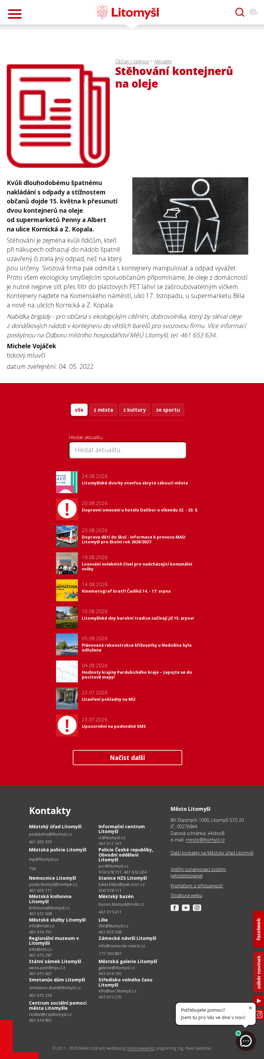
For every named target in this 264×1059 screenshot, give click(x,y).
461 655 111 (40, 890)
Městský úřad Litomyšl (55, 826)
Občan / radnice (132, 61)
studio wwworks (140, 1048)
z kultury (134, 410)
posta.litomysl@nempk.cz (53, 884)
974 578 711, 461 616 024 (122, 872)
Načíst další (127, 757)
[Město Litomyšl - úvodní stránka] (128, 12)
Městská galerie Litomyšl (128, 961)
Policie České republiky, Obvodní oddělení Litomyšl (126, 855)
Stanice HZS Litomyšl (123, 878)
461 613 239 (40, 995)
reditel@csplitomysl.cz (50, 1014)
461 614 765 (110, 973)
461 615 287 (40, 955)
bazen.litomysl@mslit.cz (121, 904)
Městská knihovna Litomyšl (50, 898)
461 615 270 (110, 997)
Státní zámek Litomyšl (55, 961)
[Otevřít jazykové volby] (253, 12)
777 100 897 (110, 953)
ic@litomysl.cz (112, 837)
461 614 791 (40, 932)
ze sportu (168, 410)
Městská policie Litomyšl (57, 850)
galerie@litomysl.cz (117, 967)
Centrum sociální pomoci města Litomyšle (58, 1005)
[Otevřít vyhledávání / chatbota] (240, 12)
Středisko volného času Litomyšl (125, 982)
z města (103, 410)
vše (79, 410)
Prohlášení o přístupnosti (197, 886)
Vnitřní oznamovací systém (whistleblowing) (198, 872)
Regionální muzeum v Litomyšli (54, 940)
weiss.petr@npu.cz (47, 967)
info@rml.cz (40, 949)
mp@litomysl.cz (44, 859)
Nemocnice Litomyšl (52, 878)
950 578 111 (110, 890)
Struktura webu (186, 895)
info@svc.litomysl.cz (118, 991)
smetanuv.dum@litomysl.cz (55, 987)
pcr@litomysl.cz (113, 866)
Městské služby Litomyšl (57, 920)
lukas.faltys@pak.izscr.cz (122, 884)
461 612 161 (110, 843)
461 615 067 (40, 973)
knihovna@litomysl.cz (49, 907)
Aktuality (163, 61)
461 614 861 (40, 1020)
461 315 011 (110, 912)
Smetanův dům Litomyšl (57, 980)
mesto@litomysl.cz (205, 840)
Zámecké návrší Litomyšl (127, 938)
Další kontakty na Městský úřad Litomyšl (212, 853)
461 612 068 (40, 913)
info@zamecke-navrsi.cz (122, 945)
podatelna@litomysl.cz (50, 834)
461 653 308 (110, 932)
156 (32, 868)
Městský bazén (116, 896)
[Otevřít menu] (15, 14)
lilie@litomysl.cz (113, 925)
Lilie (103, 920)
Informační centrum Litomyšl (122, 829)
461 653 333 (40, 842)
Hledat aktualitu (86, 437)
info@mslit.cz (41, 925)
